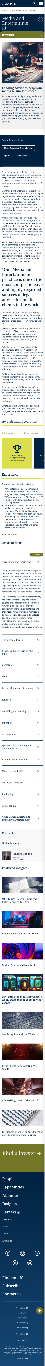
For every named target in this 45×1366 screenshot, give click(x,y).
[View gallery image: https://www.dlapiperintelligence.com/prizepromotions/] (22, 1052)
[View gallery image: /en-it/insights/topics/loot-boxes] (22, 982)
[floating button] (39, 1310)
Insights (9, 1203)
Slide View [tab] (10, 433)
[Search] (34, 3)
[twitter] (37, 1253)
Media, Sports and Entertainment (20, 10)
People (8, 1178)
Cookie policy (22, 1318)
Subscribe (11, 1285)
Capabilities (13, 1187)
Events (5, 1233)
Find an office (15, 1277)
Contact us (11, 1293)
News (5, 1226)
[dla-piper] (9, 3)
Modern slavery (22, 1323)
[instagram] (22, 1253)
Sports (7, 155)
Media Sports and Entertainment (18, 148)
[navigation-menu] (41, 3)
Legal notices (22, 1313)
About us (10, 1195)
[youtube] (29, 1262)
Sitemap (21, 1340)
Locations (7, 1219)
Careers (9, 1212)
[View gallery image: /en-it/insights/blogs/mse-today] (22, 885)
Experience (8, 35)
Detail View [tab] (32, 433)
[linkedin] (15, 1262)
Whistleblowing (22, 1328)
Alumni (5, 1240)
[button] (39, 22)
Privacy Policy (20, 1308)
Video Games (22, 155)
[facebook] (7, 1253)
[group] (17, 453)
